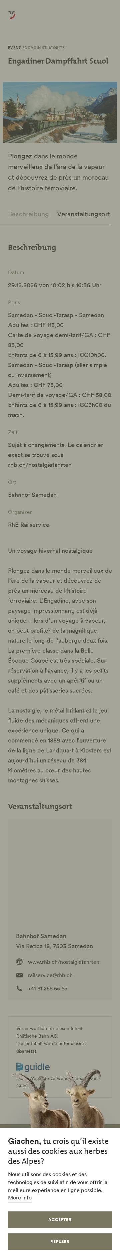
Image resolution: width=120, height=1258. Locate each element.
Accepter (60, 1219)
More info (20, 1197)
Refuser (60, 1241)
